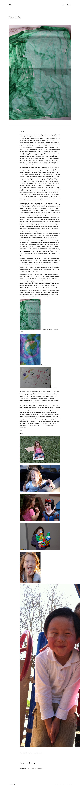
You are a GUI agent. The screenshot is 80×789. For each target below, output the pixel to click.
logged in (29, 768)
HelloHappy (12, 5)
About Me (62, 5)
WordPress (68, 784)
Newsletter (36, 753)
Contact (69, 5)
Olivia (40, 753)
